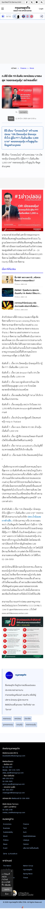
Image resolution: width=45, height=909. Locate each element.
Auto (25, 832)
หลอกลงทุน (7, 718)
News (5, 844)
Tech (25, 828)
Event (5, 848)
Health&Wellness (29, 836)
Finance (23, 68)
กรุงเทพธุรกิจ (27, 869)
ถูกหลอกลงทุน (8, 724)
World (5, 836)
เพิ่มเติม (8, 885)
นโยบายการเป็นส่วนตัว (31, 848)
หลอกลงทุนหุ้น (31, 724)
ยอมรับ (6, 889)
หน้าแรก (14, 68)
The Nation (7, 865)
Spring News (27, 873)
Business (6, 828)
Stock (32, 68)
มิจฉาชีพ (28, 718)
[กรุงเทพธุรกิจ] (22, 8)
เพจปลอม (17, 718)
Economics (7, 824)
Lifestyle (26, 840)
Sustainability (8, 832)
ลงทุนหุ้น (19, 724)
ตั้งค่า (7, 894)
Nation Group (28, 865)
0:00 (7, 17)
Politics (5, 840)
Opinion (26, 844)
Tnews (25, 877)
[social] (26, 2)
